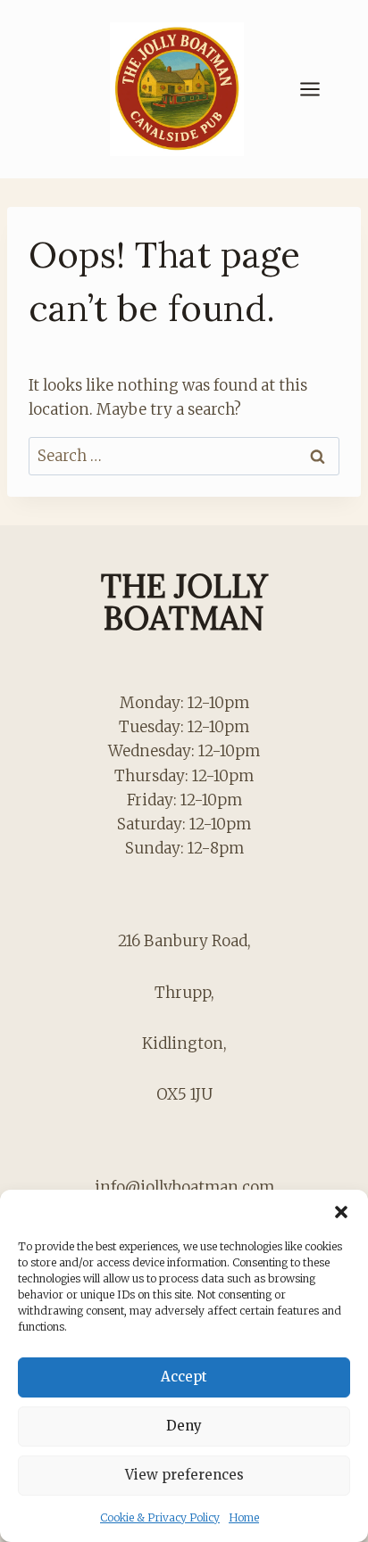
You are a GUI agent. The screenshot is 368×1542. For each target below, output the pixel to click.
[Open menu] (319, 88)
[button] (341, 1212)
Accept (184, 1376)
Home (244, 1517)
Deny (184, 1425)
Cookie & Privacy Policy (160, 1517)
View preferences (184, 1474)
